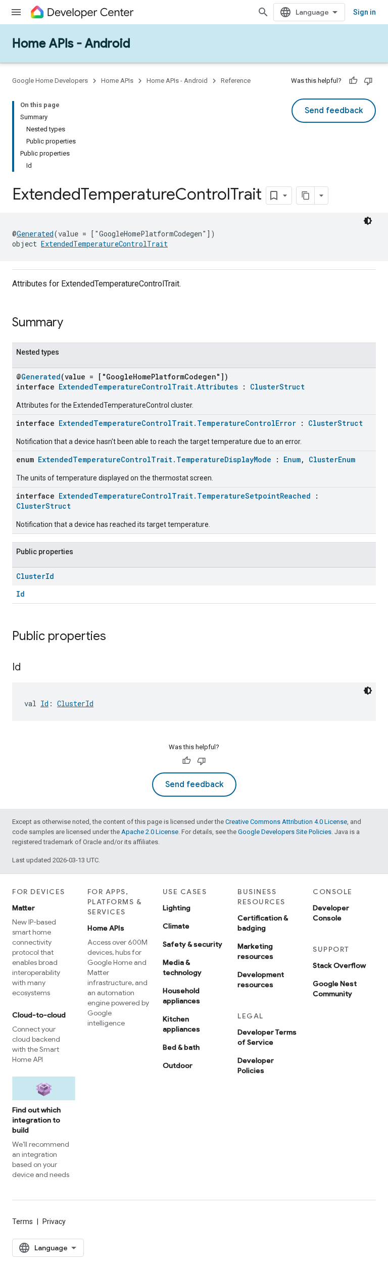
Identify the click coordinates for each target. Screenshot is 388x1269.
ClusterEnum (332, 459)
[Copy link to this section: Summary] (73, 323)
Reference (236, 80)
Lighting (176, 907)
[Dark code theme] (368, 221)
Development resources (260, 979)
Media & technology (182, 967)
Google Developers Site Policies (284, 832)
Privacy (54, 1221)
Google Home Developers (50, 80)
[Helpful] (353, 80)
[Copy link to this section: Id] (31, 668)
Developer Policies (255, 1065)
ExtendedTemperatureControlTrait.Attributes (148, 387)
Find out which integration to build (36, 1120)
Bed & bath (181, 1047)
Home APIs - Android (71, 43)
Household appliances (181, 995)
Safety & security (192, 944)
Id (20, 594)
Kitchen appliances (181, 1024)
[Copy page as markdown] (306, 195)
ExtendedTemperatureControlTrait (104, 244)
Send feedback (334, 111)
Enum (292, 459)
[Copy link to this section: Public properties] (116, 637)
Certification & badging (262, 923)
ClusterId (35, 576)
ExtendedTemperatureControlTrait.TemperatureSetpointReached (185, 496)
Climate (176, 926)
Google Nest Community (335, 988)
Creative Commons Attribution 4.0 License (286, 821)
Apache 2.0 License (149, 832)
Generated (35, 233)
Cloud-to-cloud (39, 1014)
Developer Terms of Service (267, 1037)
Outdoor (177, 1065)
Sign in (364, 12)
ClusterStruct (277, 387)
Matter (23, 907)
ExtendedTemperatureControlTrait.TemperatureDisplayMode (154, 459)
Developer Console (331, 912)
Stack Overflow (339, 965)
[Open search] (263, 12)
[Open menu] (16, 12)
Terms (22, 1221)
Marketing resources (255, 951)
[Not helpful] (368, 80)
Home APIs (117, 80)
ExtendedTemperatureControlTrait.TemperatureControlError (177, 423)
